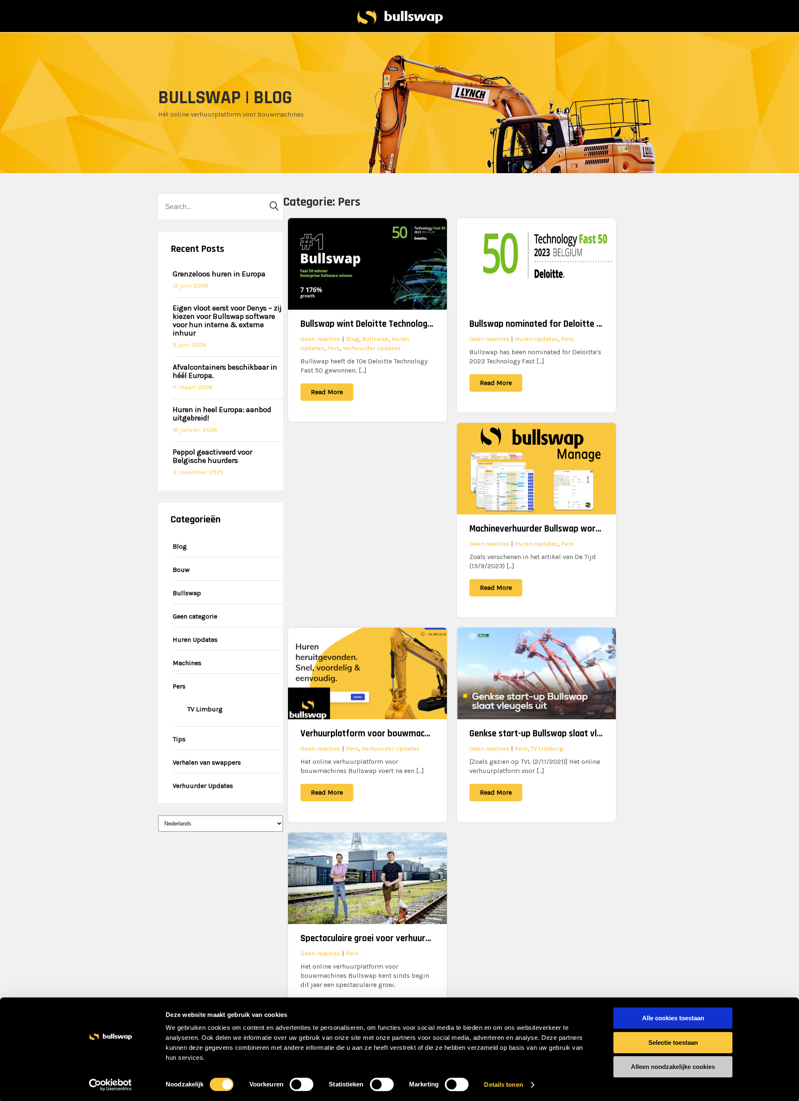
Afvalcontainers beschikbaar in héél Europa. (225, 371)
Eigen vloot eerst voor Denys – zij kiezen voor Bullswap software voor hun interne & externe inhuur (227, 320)
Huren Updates (195, 640)
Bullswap (187, 593)
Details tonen (503, 1084)
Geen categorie (195, 616)
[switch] (301, 1084)
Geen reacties (320, 339)
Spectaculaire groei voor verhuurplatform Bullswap (398, 938)
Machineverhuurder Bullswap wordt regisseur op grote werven (588, 529)
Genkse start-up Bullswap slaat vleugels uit (551, 734)
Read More (327, 392)
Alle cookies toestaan (673, 1017)
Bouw (181, 570)
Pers (179, 686)
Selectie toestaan (673, 1042)
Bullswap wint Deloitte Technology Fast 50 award (394, 324)
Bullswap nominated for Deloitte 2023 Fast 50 (557, 324)
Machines (187, 663)
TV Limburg (205, 709)
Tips (179, 739)
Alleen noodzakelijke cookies (673, 1066)
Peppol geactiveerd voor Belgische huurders (212, 456)
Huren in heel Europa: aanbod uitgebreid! (222, 413)
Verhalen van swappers (207, 762)
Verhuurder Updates (203, 786)
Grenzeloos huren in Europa (219, 274)
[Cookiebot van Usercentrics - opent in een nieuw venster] (110, 1085)
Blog (180, 546)
